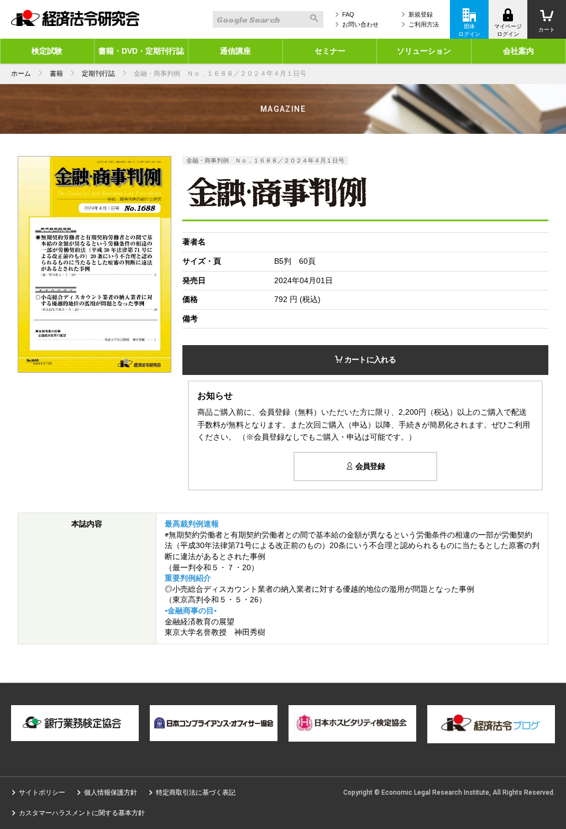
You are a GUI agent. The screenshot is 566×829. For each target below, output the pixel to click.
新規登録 (420, 14)
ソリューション (424, 50)
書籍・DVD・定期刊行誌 (141, 50)
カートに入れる (368, 359)
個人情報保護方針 (110, 792)
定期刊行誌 (98, 73)
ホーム (21, 73)
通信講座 (235, 50)
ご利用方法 (423, 24)
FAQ (348, 14)
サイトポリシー (42, 792)
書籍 (56, 73)
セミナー (330, 50)
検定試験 (47, 50)
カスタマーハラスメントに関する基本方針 (82, 813)
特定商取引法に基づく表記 (195, 792)
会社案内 (518, 50)
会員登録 (369, 466)
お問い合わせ (360, 24)
